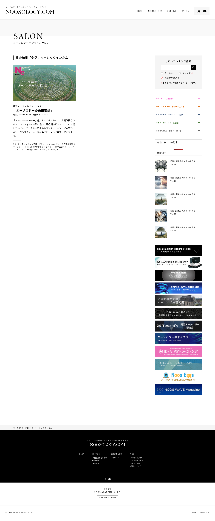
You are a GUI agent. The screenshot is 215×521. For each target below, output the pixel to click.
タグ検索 (187, 73)
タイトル (169, 73)
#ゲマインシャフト (50, 149)
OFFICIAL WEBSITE (107, 497)
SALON (28, 428)
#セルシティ (54, 144)
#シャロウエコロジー (59, 147)
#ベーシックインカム (22, 144)
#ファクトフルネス (41, 147)
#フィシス (27, 147)
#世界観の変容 (67, 144)
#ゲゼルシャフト (34, 149)
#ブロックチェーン (40, 144)
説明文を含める (172, 78)
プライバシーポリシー (200, 512)
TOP (19, 428)
